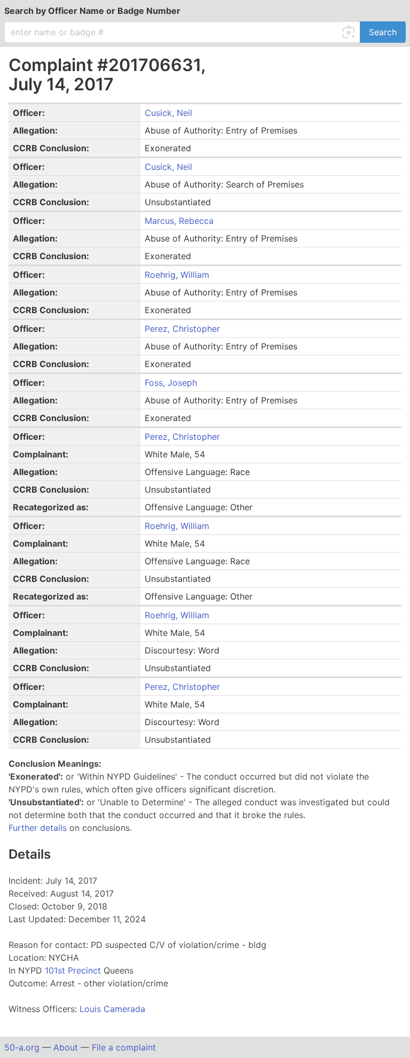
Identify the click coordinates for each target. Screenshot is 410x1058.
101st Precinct (74, 970)
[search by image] (350, 32)
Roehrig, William (177, 274)
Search (383, 32)
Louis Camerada (112, 1008)
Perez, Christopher (182, 328)
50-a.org (22, 1047)
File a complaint (124, 1047)
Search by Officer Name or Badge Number (92, 10)
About (65, 1047)
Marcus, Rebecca (179, 220)
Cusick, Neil (168, 112)
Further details (38, 827)
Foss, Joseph (171, 382)
